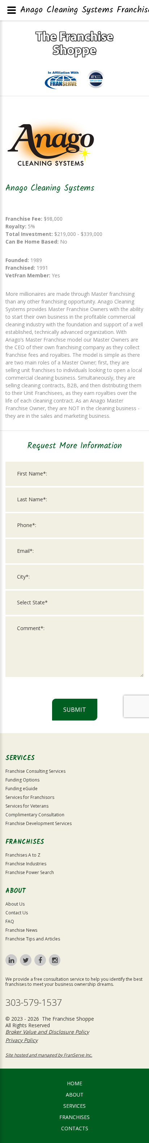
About (75, 1094)
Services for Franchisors (29, 797)
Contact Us (16, 913)
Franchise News (21, 930)
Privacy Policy (21, 1040)
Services (74, 1105)
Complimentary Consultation (34, 815)
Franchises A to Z (23, 855)
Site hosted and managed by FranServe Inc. (48, 1055)
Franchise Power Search (29, 872)
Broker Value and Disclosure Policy (47, 1031)
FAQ (9, 921)
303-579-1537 (33, 1002)
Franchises (74, 1117)
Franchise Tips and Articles (32, 939)
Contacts (74, 1128)
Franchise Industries (25, 864)
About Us (15, 904)
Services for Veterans (26, 806)
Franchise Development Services (38, 823)
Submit (74, 710)
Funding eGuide (21, 788)
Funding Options (22, 780)
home (74, 1083)
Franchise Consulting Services (35, 771)
